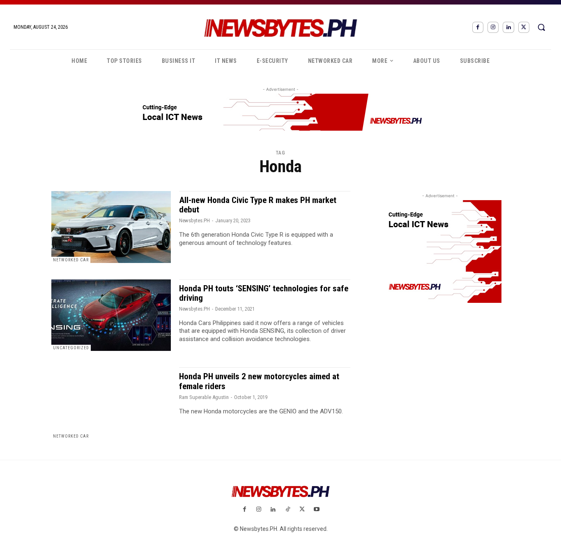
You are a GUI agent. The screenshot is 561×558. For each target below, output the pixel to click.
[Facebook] (477, 27)
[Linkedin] (508, 27)
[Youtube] (316, 510)
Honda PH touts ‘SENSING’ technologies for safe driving (263, 293)
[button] (541, 27)
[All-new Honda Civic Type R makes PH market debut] (111, 227)
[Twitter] (523, 27)
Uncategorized (71, 348)
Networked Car (71, 260)
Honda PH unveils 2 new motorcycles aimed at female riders (259, 381)
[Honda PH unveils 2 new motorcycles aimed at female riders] (111, 403)
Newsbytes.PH (194, 220)
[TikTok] (288, 510)
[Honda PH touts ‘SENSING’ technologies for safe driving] (111, 315)
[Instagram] (493, 27)
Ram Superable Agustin (204, 397)
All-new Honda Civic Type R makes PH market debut (257, 204)
